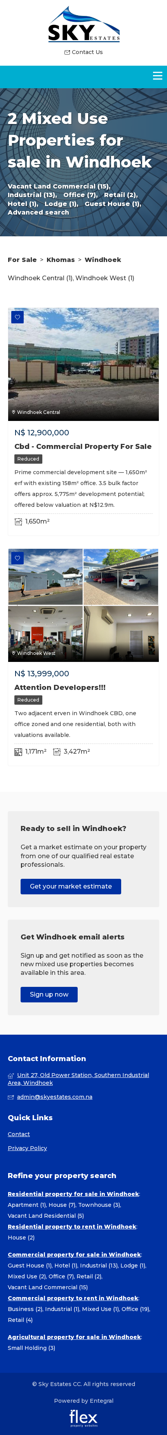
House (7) (62, 1204)
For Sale (22, 260)
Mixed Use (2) (27, 1276)
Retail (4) (20, 1319)
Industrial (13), (32, 195)
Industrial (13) (99, 1265)
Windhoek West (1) (104, 278)
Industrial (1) (62, 1309)
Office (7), (80, 195)
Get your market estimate (71, 886)
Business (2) (25, 1309)
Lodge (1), (61, 204)
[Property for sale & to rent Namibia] (83, 24)
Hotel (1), (23, 204)
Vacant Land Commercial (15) (48, 1287)
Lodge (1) (132, 1265)
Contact (19, 1134)
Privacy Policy (27, 1148)
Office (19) (135, 1309)
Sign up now (49, 994)
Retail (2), (121, 195)
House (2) (21, 1237)
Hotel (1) (65, 1265)
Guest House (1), (113, 204)
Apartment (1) (27, 1204)
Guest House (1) (30, 1265)
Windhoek (103, 260)
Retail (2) (89, 1276)
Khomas (61, 260)
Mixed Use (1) (100, 1309)
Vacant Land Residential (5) (46, 1215)
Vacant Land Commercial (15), (59, 186)
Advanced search (38, 212)
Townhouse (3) (99, 1204)
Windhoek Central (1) (40, 278)
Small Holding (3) (31, 1347)
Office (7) (61, 1276)
